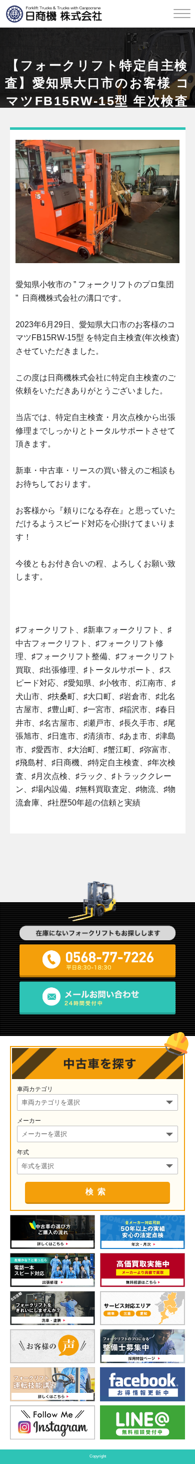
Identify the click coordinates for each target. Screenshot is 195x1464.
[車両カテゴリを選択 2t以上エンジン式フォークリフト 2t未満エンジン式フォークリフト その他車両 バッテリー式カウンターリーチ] (98, 1102)
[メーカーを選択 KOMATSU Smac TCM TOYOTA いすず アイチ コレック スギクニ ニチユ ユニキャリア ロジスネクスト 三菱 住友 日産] (98, 1133)
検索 (98, 1191)
